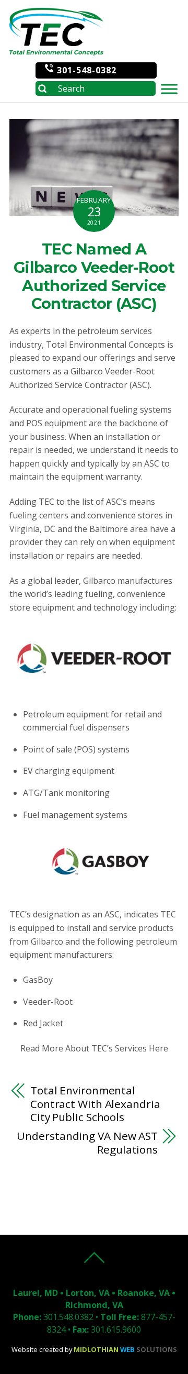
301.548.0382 (68, 1317)
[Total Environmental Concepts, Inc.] (56, 50)
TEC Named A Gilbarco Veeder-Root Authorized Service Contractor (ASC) (94, 276)
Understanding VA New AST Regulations (87, 1142)
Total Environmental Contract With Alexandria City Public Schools (95, 1104)
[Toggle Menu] (169, 89)
